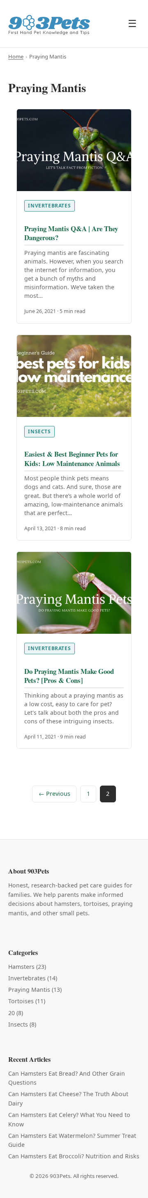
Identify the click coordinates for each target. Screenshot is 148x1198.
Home (15, 56)
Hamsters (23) (27, 967)
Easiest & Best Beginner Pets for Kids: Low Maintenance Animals (72, 458)
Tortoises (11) (26, 1001)
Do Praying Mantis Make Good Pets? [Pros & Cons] (69, 676)
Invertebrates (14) (32, 978)
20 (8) (15, 1013)
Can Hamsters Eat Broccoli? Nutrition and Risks (73, 1156)
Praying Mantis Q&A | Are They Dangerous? (71, 233)
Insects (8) (22, 1024)
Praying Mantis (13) (35, 989)
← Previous (54, 793)
